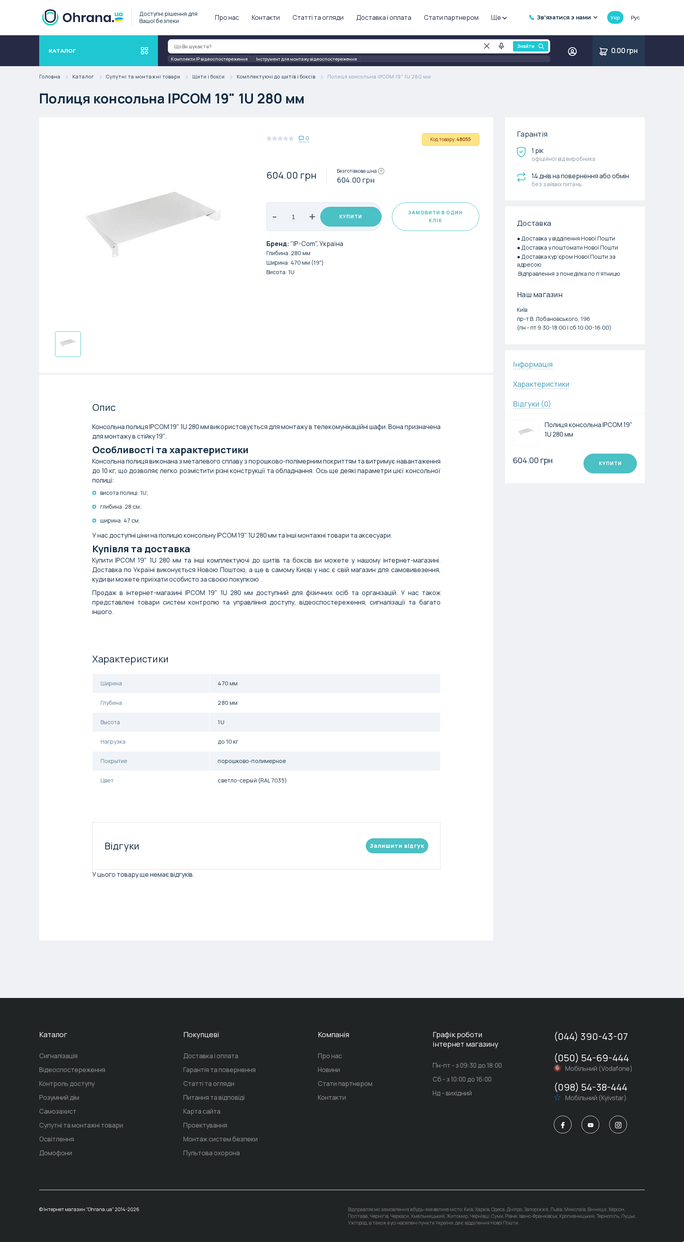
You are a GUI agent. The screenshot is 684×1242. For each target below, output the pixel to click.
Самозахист (57, 1111)
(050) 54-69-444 (591, 1057)
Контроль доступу (67, 1083)
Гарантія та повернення (219, 1070)
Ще (496, 17)
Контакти (266, 17)
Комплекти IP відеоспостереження (209, 59)
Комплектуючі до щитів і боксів (276, 77)
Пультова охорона (211, 1153)
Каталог (83, 77)
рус (635, 17)
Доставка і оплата (383, 17)
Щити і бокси (208, 77)
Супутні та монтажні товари (143, 77)
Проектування (205, 1125)
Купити (350, 216)
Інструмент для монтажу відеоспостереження (306, 59)
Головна (50, 77)
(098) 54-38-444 (590, 1086)
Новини (329, 1070)
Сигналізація (58, 1056)
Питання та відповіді (214, 1097)
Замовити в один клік (435, 216)
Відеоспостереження (72, 1070)
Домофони (55, 1153)
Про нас (227, 17)
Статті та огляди (318, 17)
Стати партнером (451, 17)
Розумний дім (59, 1097)
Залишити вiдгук (397, 845)
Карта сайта (201, 1111)
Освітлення (56, 1139)
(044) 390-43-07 (591, 1036)
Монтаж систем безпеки (220, 1139)
